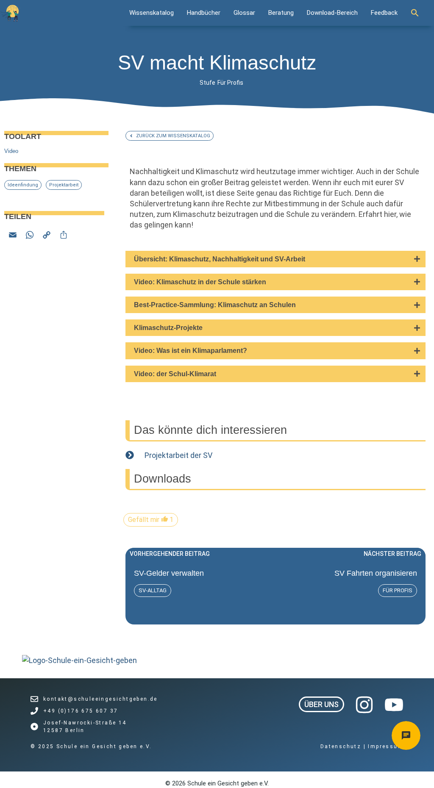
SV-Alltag (153, 590)
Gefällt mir (150, 520)
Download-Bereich (332, 13)
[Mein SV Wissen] (12, 13)
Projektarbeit (63, 185)
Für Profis (230, 82)
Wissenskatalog (151, 13)
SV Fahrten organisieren (375, 573)
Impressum (385, 746)
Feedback (384, 13)
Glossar (244, 13)
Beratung (281, 13)
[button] (419, 12)
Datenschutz (342, 746)
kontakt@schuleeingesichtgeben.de (100, 699)
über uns (321, 704)
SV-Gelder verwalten (169, 573)
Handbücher (203, 13)
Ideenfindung (23, 185)
